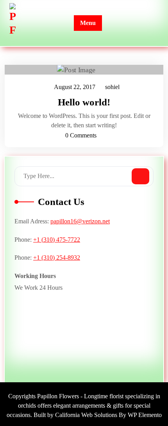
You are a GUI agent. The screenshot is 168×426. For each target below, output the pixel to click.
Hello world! (84, 102)
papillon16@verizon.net (80, 221)
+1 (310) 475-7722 (56, 239)
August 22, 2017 (75, 88)
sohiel (112, 87)
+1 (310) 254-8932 (56, 257)
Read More (80, 70)
